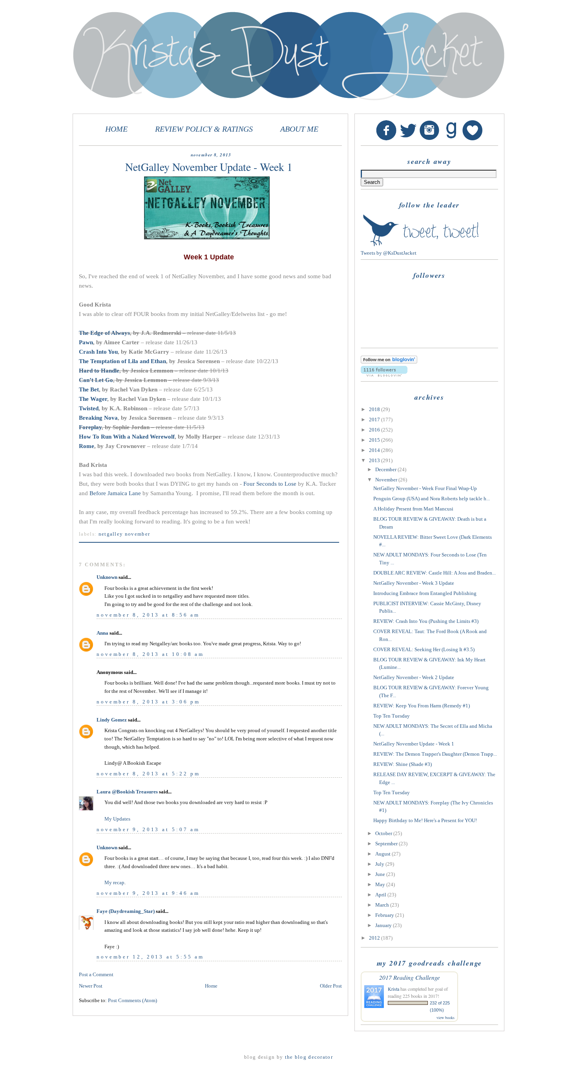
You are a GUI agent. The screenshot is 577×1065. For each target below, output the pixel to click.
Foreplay (90, 427)
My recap (114, 882)
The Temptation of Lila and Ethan (122, 361)
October (384, 833)
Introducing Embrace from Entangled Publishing (425, 593)
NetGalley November (124, 534)
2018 (375, 409)
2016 (375, 430)
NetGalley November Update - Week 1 (413, 744)
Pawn (86, 342)
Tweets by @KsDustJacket (388, 253)
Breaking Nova (98, 418)
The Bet (89, 389)
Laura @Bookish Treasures (127, 792)
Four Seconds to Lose (269, 484)
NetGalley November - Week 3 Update (413, 583)
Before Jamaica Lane (115, 493)
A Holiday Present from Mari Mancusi (413, 509)
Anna (102, 633)
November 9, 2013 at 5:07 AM (148, 829)
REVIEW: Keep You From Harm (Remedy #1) (421, 706)
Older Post (331, 986)
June (380, 874)
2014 (375, 450)
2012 (375, 938)
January (384, 925)
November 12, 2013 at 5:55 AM (150, 957)
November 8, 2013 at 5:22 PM (148, 774)
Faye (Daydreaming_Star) (126, 911)
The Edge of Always (104, 333)
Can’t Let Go (96, 380)
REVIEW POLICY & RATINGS (204, 129)
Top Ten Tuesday (391, 716)
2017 (375, 419)
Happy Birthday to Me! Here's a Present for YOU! (425, 820)
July (380, 864)
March (382, 905)
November (386, 480)
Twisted (89, 408)
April (381, 895)
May (380, 884)
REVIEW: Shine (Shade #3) (402, 764)
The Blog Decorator (309, 1057)
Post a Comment (96, 974)
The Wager (93, 399)
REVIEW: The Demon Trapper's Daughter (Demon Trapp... (435, 754)
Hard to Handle (99, 370)
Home (211, 986)
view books (445, 1017)
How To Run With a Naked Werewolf (127, 436)
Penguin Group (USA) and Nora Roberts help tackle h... (431, 498)
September (387, 843)
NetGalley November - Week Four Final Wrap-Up (425, 488)
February (385, 915)
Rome (86, 446)
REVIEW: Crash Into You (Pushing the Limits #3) (425, 621)
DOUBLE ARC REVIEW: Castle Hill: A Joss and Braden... (434, 573)
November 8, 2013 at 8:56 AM (148, 615)
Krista (393, 989)
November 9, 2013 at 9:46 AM (148, 893)
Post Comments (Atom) (132, 1000)
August (383, 854)
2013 (375, 460)
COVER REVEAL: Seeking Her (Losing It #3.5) (424, 649)
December (386, 469)
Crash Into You (98, 352)
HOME (116, 129)
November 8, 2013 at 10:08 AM (150, 654)
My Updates (117, 819)
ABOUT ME (299, 129)
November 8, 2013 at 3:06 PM (148, 702)
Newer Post (90, 986)
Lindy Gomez (112, 720)
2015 (375, 440)
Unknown (107, 577)
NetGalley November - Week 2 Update (413, 677)
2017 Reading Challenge (409, 977)
